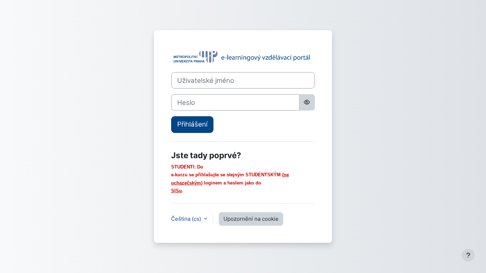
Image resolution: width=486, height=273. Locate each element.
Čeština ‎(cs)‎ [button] (186, 218)
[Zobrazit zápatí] (468, 255)
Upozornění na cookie (251, 218)
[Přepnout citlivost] (307, 102)
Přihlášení (192, 124)
